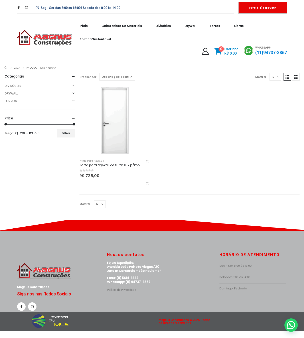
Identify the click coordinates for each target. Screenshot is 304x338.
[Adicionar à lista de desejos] (147, 162)
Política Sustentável (95, 39)
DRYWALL (11, 93)
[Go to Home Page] (6, 67)
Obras (239, 26)
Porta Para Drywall (91, 161)
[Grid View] (287, 77)
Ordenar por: (88, 77)
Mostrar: (261, 77)
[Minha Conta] (205, 51)
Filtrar (66, 133)
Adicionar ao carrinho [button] (142, 92)
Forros (215, 26)
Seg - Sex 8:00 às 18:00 (235, 266)
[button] (291, 325)
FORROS (10, 101)
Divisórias (163, 26)
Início (83, 26)
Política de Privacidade (121, 289)
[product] (114, 120)
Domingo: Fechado (233, 288)
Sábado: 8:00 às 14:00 (235, 277)
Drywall (190, 26)
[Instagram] (26, 7)
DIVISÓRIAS (12, 86)
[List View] (296, 77)
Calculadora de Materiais (121, 26)
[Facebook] (18, 7)
